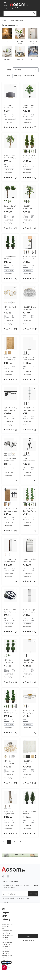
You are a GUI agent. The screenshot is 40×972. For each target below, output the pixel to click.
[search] (33, 13)
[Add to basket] (16, 127)
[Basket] (16, 7)
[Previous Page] (4, 842)
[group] (20, 855)
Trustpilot (5, 903)
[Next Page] (9, 846)
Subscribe (33, 894)
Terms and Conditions (10, 898)
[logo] (19, 4)
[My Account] (11, 8)
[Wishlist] (7, 7)
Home (4, 21)
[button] (4, 967)
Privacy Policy (24, 898)
